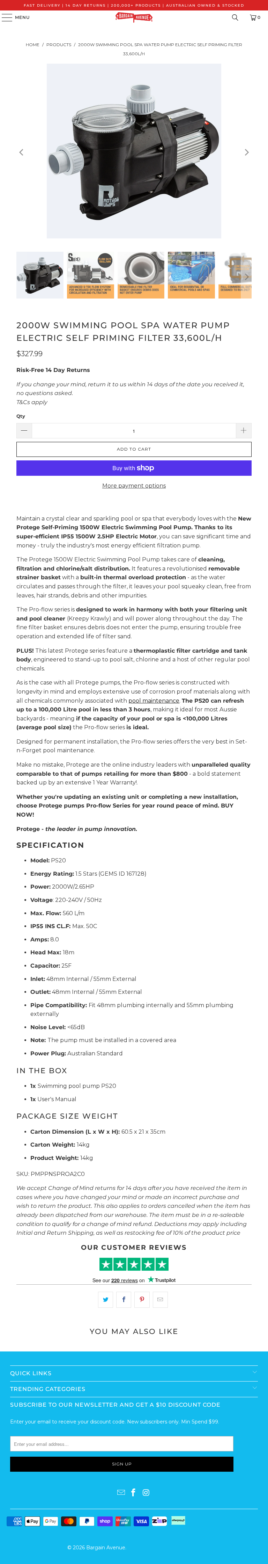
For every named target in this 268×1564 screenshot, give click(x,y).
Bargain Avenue (105, 1547)
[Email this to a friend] (160, 1300)
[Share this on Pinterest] (141, 1300)
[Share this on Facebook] (123, 1300)
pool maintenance (153, 700)
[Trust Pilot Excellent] (133, 1264)
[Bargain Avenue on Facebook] (133, 1493)
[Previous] (21, 152)
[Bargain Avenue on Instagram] (146, 1493)
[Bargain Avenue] (134, 17)
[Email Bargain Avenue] (121, 1493)
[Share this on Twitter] (105, 1300)
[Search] (235, 17)
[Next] (246, 152)
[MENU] (3, 17)
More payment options (134, 485)
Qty (20, 416)
